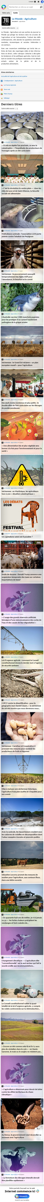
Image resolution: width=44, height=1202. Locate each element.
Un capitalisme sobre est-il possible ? (17, 537)
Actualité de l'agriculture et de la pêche (14, 76)
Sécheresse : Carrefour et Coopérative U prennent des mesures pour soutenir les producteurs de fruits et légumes (19, 748)
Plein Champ (7, 94)
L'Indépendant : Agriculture (12, 81)
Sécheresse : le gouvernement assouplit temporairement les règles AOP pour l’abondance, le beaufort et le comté (18, 276)
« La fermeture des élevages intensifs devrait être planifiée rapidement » (20, 1179)
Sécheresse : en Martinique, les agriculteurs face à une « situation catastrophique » (20, 493)
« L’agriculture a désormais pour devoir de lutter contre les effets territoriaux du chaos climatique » (22, 1092)
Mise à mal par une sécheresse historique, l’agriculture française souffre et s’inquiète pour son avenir (22, 791)
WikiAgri (6, 98)
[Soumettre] (40, 7)
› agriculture (18, 21)
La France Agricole (9, 85)
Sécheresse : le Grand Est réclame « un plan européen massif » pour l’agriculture (20, 364)
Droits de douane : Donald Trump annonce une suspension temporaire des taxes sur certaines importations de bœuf (21, 577)
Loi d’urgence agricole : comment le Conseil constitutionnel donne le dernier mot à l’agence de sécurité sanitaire (22, 663)
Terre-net (6, 89)
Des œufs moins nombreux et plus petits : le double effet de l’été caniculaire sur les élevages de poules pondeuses (22, 405)
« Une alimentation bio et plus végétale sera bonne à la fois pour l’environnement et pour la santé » (22, 448)
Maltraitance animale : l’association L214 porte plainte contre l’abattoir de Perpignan (21, 235)
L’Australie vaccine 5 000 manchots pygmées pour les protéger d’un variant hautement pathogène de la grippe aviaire (20, 319)
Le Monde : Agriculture (24, 19)
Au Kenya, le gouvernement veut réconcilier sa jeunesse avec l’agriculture (21, 1136)
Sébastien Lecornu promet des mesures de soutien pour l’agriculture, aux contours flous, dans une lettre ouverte (21, 877)
